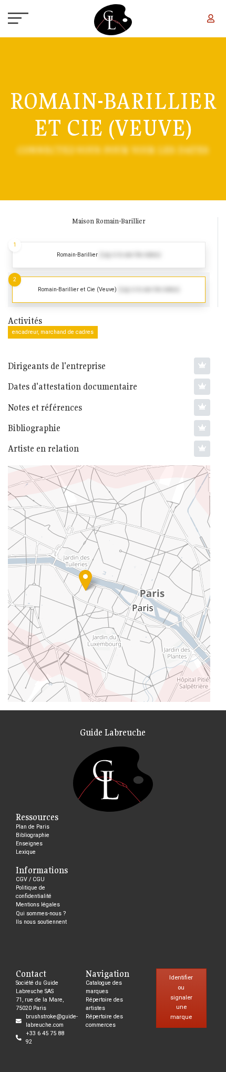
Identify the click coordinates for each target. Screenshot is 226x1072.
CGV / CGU (30, 879)
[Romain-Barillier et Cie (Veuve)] (85, 580)
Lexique (26, 852)
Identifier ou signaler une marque (181, 997)
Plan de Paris (32, 826)
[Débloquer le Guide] (202, 366)
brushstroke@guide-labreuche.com (52, 1020)
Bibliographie (32, 835)
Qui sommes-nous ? (41, 913)
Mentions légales (38, 904)
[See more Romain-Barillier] (109, 255)
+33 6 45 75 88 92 (45, 1037)
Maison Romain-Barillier (109, 221)
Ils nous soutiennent (41, 921)
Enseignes (29, 843)
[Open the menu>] (9, 19)
